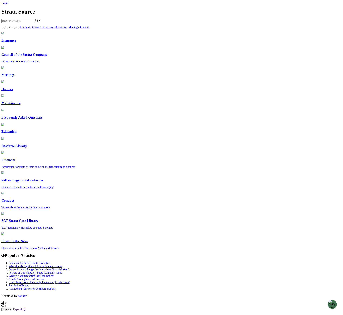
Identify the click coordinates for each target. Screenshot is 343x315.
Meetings (73, 27)
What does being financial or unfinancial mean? (35, 266)
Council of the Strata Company (50, 27)
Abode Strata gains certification (26, 279)
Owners (85, 27)
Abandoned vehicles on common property (32, 288)
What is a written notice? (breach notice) (31, 275)
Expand (18, 309)
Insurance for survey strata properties (29, 262)
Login (4, 2)
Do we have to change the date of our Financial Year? (39, 269)
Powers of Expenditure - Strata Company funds (35, 272)
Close (6, 309)
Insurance (25, 27)
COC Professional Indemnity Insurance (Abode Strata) (39, 282)
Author (22, 295)
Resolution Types (18, 285)
